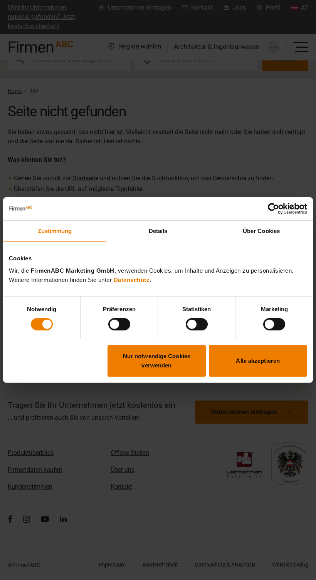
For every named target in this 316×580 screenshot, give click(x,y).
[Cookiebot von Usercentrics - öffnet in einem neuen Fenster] (273, 209)
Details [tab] (158, 231)
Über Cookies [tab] (261, 231)
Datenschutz (132, 279)
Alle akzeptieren (258, 360)
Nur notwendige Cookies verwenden (156, 361)
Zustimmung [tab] (55, 231)
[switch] (119, 324)
